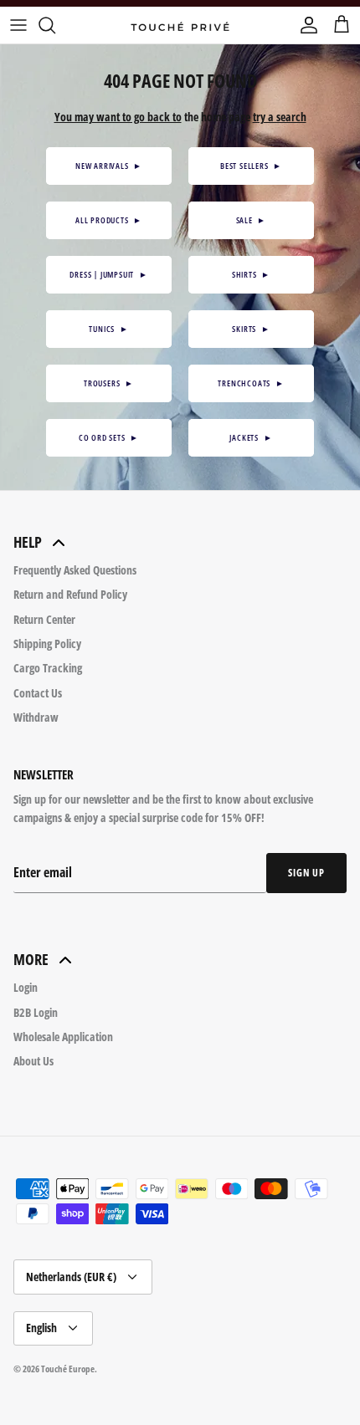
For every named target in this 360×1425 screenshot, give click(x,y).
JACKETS (250, 437)
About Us (33, 1061)
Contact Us (37, 693)
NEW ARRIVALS (108, 165)
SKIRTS (251, 329)
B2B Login (35, 1012)
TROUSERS (109, 383)
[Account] (304, 25)
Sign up (306, 873)
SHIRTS (251, 274)
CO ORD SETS (109, 437)
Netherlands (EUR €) (71, 1277)
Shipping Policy (47, 643)
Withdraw (36, 717)
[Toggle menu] (18, 25)
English (41, 1328)
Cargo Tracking (47, 668)
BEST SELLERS (251, 165)
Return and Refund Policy (70, 594)
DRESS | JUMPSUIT (108, 274)
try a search (279, 117)
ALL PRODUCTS (108, 220)
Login (25, 987)
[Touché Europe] (180, 25)
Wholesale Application (63, 1036)
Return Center (44, 619)
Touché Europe (68, 1368)
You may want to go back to (118, 117)
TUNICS (108, 329)
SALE (251, 220)
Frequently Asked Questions (74, 570)
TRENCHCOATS (251, 383)
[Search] (55, 25)
